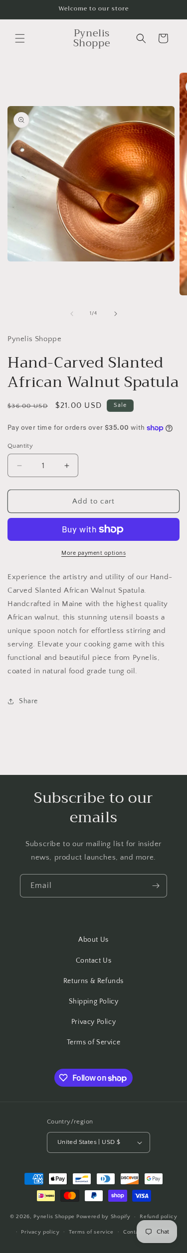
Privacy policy (40, 1232)
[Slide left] (72, 314)
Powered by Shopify (103, 1217)
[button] (20, 38)
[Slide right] (116, 314)
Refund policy (158, 1217)
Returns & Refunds (93, 981)
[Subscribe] (156, 885)
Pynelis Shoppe (54, 1217)
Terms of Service (94, 1042)
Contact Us (94, 961)
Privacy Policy (93, 1022)
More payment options (93, 553)
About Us (93, 940)
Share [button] (28, 701)
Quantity (20, 445)
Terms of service (91, 1232)
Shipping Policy (94, 1001)
